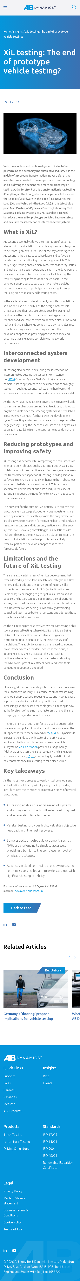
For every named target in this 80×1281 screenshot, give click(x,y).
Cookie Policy (12, 1222)
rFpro (31, 756)
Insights (18, 31)
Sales (7, 1083)
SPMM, (52, 733)
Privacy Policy (12, 1191)
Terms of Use (12, 1229)
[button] (69, 957)
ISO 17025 (50, 1134)
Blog (46, 1076)
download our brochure (29, 891)
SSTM (11, 379)
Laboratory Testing (16, 1141)
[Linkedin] (5, 924)
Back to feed (21, 908)
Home (7, 31)
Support (9, 1076)
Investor (9, 1104)
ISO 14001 (50, 1141)
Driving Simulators (16, 1148)
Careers (9, 1090)
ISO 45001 (50, 1155)
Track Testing (12, 1134)
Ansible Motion (28, 747)
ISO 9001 (49, 1148)
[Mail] (14, 924)
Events (47, 1083)
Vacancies (10, 1097)
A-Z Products (12, 1111)
